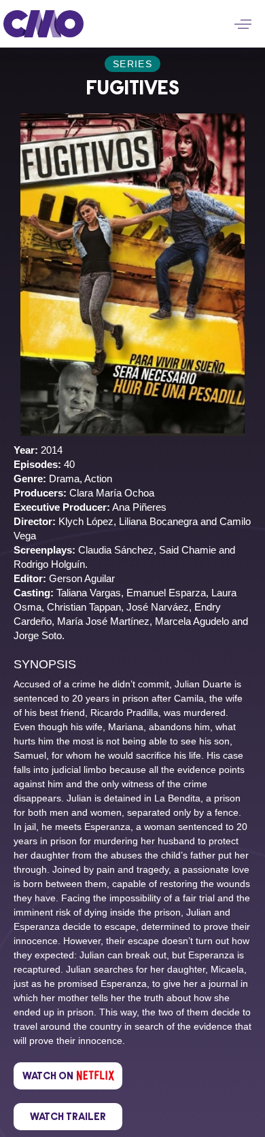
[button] (243, 24)
